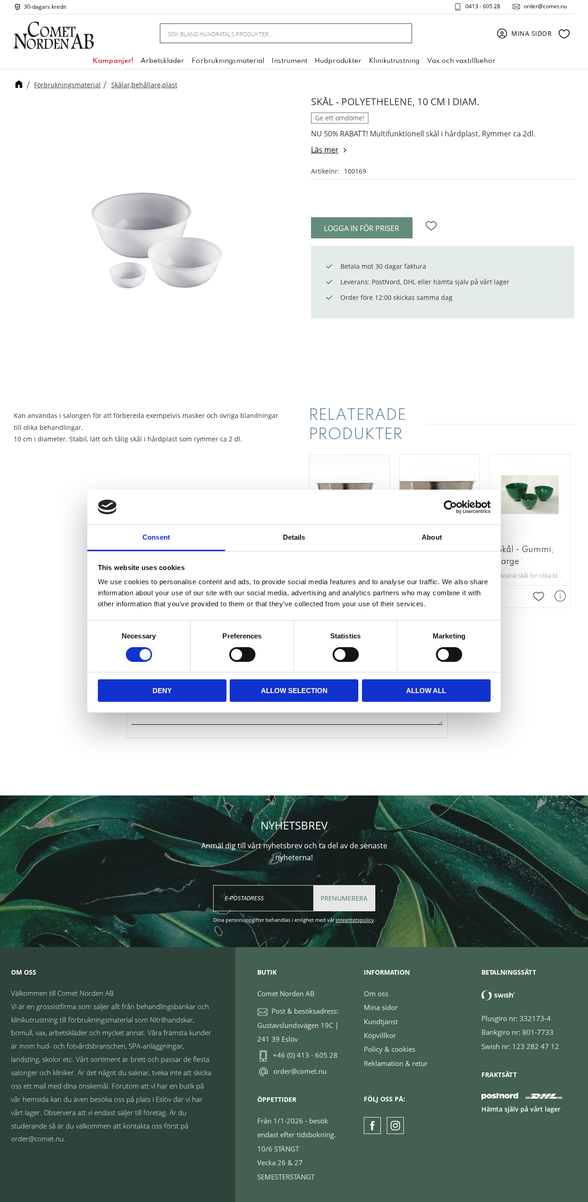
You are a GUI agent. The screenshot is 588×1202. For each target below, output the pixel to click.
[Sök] (399, 33)
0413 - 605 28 (482, 6)
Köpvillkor (380, 1035)
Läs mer (325, 150)
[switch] (242, 654)
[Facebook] (372, 1125)
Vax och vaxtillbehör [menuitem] (461, 61)
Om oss (376, 993)
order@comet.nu (545, 6)
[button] (564, 34)
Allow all (426, 690)
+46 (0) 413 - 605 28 (305, 1055)
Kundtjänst (381, 1021)
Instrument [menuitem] (289, 61)
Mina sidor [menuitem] (531, 33)
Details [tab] (294, 537)
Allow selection (294, 690)
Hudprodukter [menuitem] (338, 61)
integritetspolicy (355, 919)
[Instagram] (395, 1125)
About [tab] (432, 537)
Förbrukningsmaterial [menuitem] (228, 61)
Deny (162, 690)
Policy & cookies (389, 1049)
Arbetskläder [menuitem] (162, 61)
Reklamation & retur (396, 1063)
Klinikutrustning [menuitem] (394, 61)
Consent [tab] (156, 537)
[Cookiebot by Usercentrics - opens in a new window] (450, 507)
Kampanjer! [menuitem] (112, 61)
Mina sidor (381, 1007)
